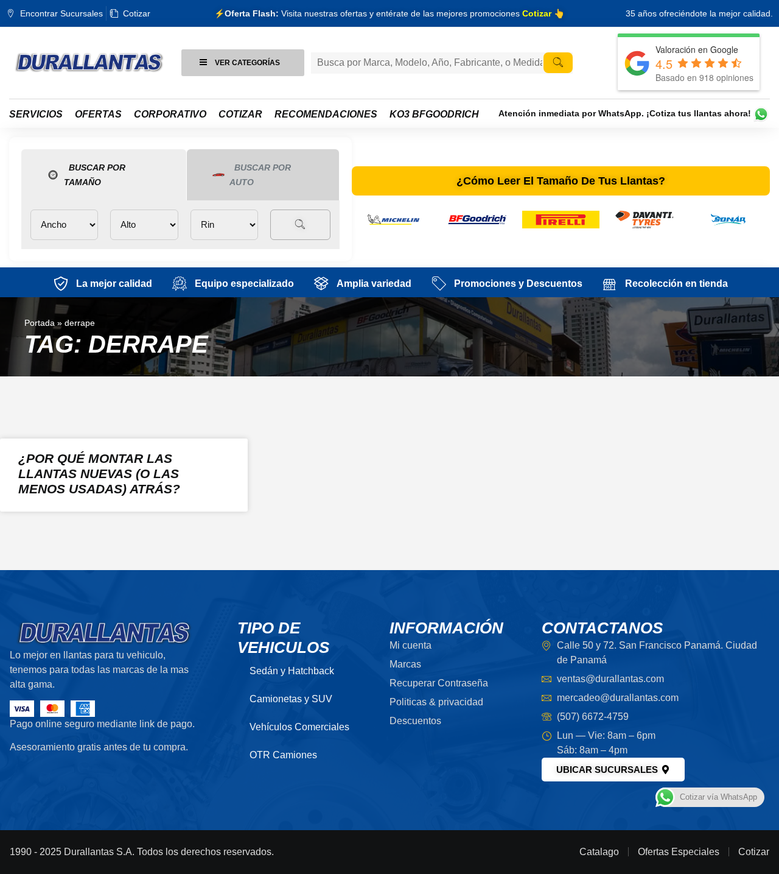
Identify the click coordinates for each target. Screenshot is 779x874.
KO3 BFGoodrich (434, 114)
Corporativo (170, 114)
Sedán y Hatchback (292, 671)
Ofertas (98, 114)
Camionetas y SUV (291, 699)
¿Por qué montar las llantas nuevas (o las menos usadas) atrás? (99, 473)
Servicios (36, 114)
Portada (39, 323)
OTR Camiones (283, 755)
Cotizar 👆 (543, 13)
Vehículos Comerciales (299, 727)
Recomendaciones (325, 114)
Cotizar (240, 114)
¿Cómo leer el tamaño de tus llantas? (560, 181)
